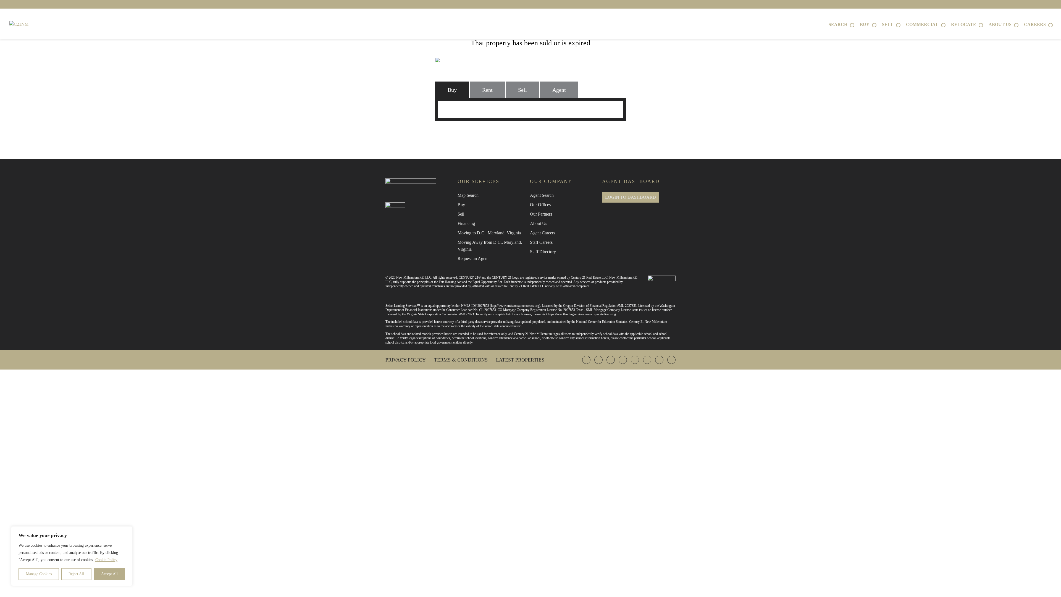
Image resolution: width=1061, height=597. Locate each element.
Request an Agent (473, 258)
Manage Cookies (39, 574)
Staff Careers (541, 242)
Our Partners (541, 214)
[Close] (127, 531)
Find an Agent (469, 133)
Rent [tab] (487, 90)
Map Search (468, 195)
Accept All (109, 574)
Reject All (76, 574)
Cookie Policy (106, 560)
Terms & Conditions (461, 360)
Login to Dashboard (630, 197)
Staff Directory (543, 251)
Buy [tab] (452, 90)
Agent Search (542, 195)
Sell (461, 214)
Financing (466, 223)
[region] (72, 556)
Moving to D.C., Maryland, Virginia (489, 233)
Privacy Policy (405, 360)
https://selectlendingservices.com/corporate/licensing (582, 314)
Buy (461, 204)
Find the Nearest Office (527, 133)
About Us (538, 223)
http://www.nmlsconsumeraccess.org (515, 306)
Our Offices (540, 204)
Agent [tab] (559, 90)
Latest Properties (520, 360)
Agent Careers (542, 233)
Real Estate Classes (592, 133)
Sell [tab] (522, 90)
